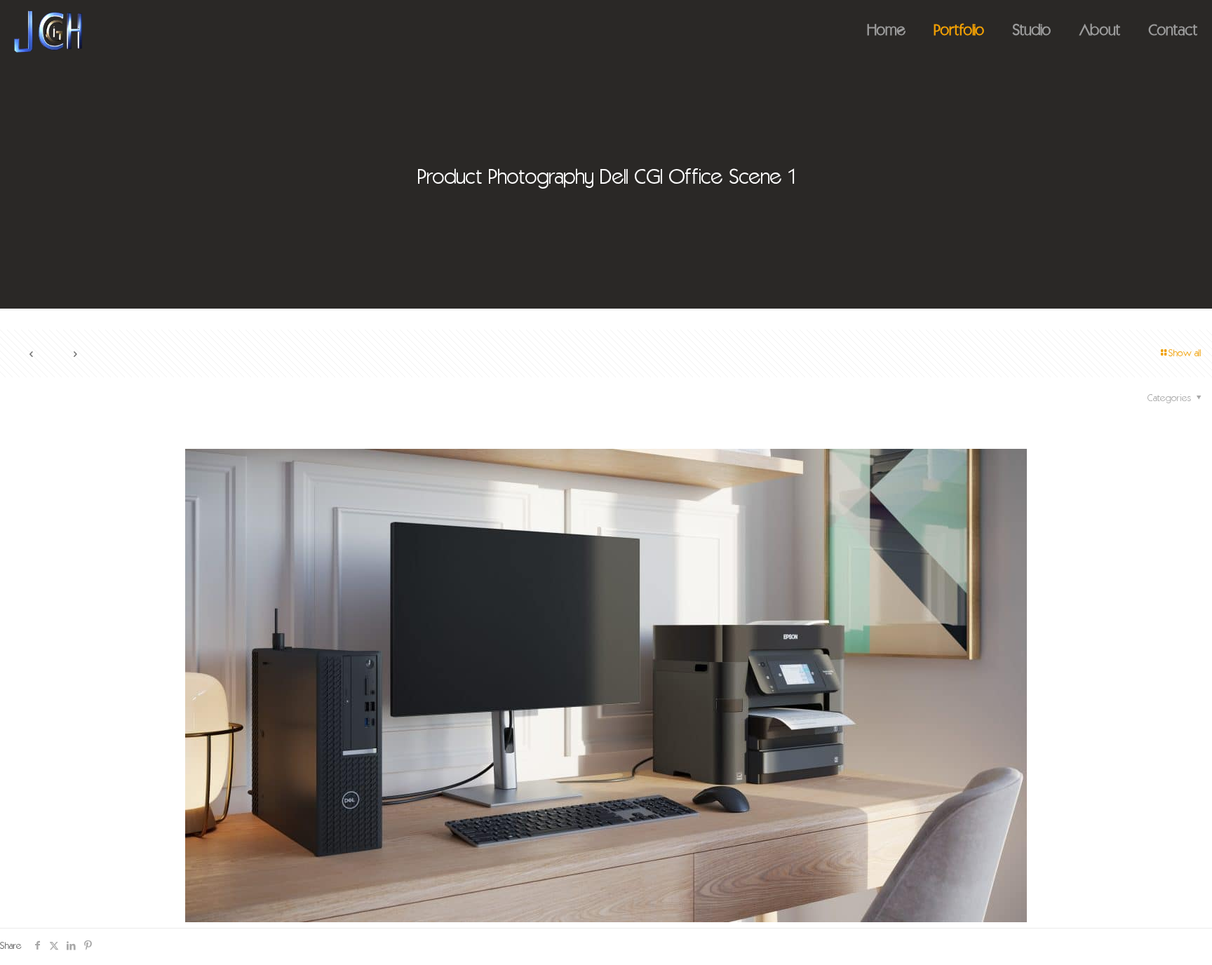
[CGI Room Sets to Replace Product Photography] (48, 31)
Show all (1185, 354)
